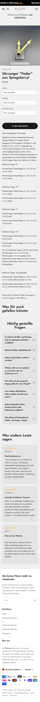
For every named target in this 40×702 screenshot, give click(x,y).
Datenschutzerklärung (9, 619)
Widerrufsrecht (7, 693)
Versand (5, 695)
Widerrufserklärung (9, 625)
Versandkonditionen (9, 629)
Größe (5, 98)
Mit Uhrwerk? (8, 108)
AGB (4, 614)
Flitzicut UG (6, 69)
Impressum (6, 633)
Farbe (4, 88)
